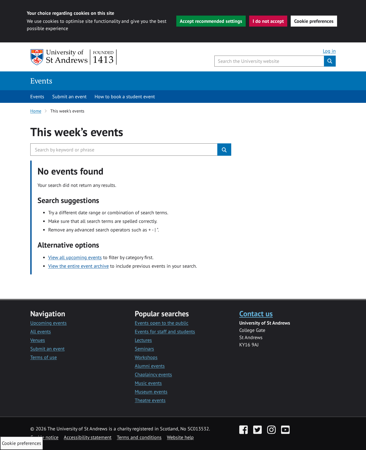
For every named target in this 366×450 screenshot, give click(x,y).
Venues (37, 340)
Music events (148, 383)
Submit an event (69, 96)
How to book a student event (125, 96)
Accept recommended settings (211, 21)
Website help (180, 437)
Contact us (256, 313)
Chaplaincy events (153, 374)
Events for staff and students (165, 331)
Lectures (143, 340)
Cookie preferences (314, 21)
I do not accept (268, 21)
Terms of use (43, 357)
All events (40, 331)
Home (35, 111)
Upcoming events (48, 323)
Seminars (144, 349)
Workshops (146, 357)
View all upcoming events (75, 257)
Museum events (151, 392)
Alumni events (150, 366)
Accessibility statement (87, 437)
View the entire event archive (78, 266)
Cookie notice (44, 437)
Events (41, 81)
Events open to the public (161, 323)
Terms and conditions (139, 437)
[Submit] (224, 149)
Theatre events (150, 400)
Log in (329, 51)
